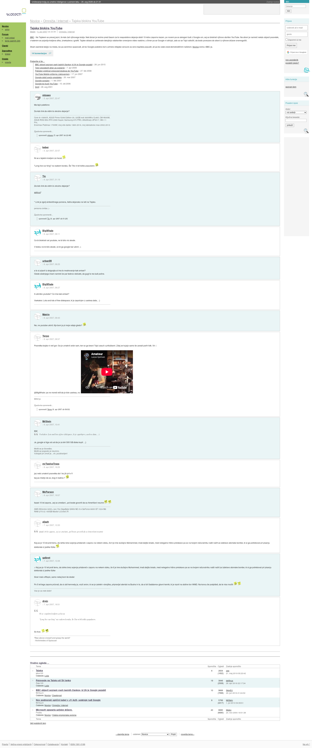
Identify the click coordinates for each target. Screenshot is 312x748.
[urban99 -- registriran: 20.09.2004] (37, 262)
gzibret (46, 557)
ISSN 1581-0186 (77, 744)
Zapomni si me (294, 39)
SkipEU (229, 690)
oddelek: (137, 734)
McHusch (40, 692)
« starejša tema (122, 734)
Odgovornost (39, 744)
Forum (5, 34)
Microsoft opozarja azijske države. (54, 709)
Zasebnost (57, 695)
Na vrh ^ (306, 744)
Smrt (37, 86)
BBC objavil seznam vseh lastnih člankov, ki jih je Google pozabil (63, 64)
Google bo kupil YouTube (46, 83)
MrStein (46, 421)
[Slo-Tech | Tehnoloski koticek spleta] (16, 12)
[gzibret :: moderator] (37, 559)
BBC (32, 37)
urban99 (47, 261)
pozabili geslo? (292, 62)
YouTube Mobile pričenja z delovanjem (52, 74)
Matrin (46, 314)
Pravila (5, 744)
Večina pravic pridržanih (21, 744)
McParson (48, 492)
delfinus (229, 680)
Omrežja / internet (67, 31)
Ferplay (39, 712)
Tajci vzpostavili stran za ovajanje (50, 67)
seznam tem (291, 86)
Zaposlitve (7, 50)
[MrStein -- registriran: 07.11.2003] (37, 422)
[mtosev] (37, 96)
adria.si (37, 192)
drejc (45, 601)
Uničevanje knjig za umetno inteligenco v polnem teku (66, 1)
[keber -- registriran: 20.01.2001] (37, 149)
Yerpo (45, 336)
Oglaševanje (53, 744)
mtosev (46, 95)
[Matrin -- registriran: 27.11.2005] (37, 316)
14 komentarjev (39, 53)
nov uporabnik (292, 59)
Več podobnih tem (38, 723)
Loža (47, 675)
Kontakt (64, 744)
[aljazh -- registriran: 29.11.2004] (37, 523)
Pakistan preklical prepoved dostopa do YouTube (56, 70)
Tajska (39, 670)
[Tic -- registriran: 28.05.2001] (37, 177)
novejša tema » (187, 734)
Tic (44, 176)
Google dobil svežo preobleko (48, 77)
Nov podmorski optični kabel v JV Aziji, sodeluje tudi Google (68, 700)
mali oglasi (10, 37)
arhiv (7, 29)
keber (45, 147)
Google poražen (42, 80)
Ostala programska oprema (64, 715)
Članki (5, 45)
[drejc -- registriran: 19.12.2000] (37, 602)
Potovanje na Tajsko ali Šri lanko (53, 680)
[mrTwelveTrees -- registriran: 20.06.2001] (37, 465)
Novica (196, 46)
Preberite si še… (37, 61)
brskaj (7, 53)
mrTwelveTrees (50, 463)
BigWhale (47, 230)
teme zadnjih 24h (12, 40)
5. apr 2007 (42, 31)
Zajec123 (39, 683)
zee (227, 670)
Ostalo (5, 58)
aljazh (45, 521)
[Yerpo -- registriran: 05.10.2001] (37, 337)
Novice (5, 26)
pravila (8, 62)
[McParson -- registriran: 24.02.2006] (37, 493)
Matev (228, 710)
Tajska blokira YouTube (46, 28)
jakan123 (39, 673)
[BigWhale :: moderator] (37, 232)
